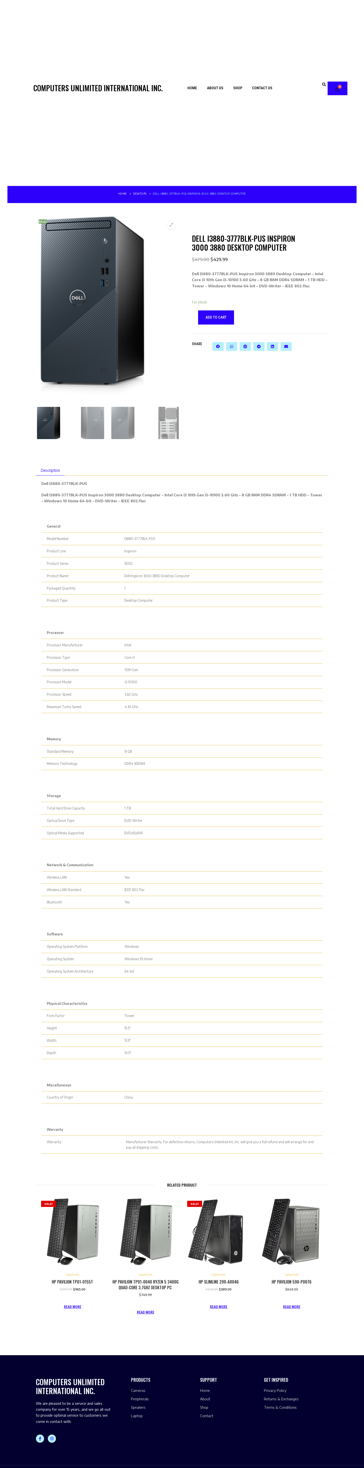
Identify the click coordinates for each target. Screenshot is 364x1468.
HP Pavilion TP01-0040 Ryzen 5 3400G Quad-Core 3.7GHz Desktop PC (145, 1284)
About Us (215, 88)
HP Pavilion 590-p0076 (292, 1282)
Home (192, 88)
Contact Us (262, 88)
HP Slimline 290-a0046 (219, 1282)
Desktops (140, 193)
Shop (237, 88)
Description (50, 470)
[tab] (50, 470)
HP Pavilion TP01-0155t (72, 1282)
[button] (324, 84)
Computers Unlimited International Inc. (98, 87)
